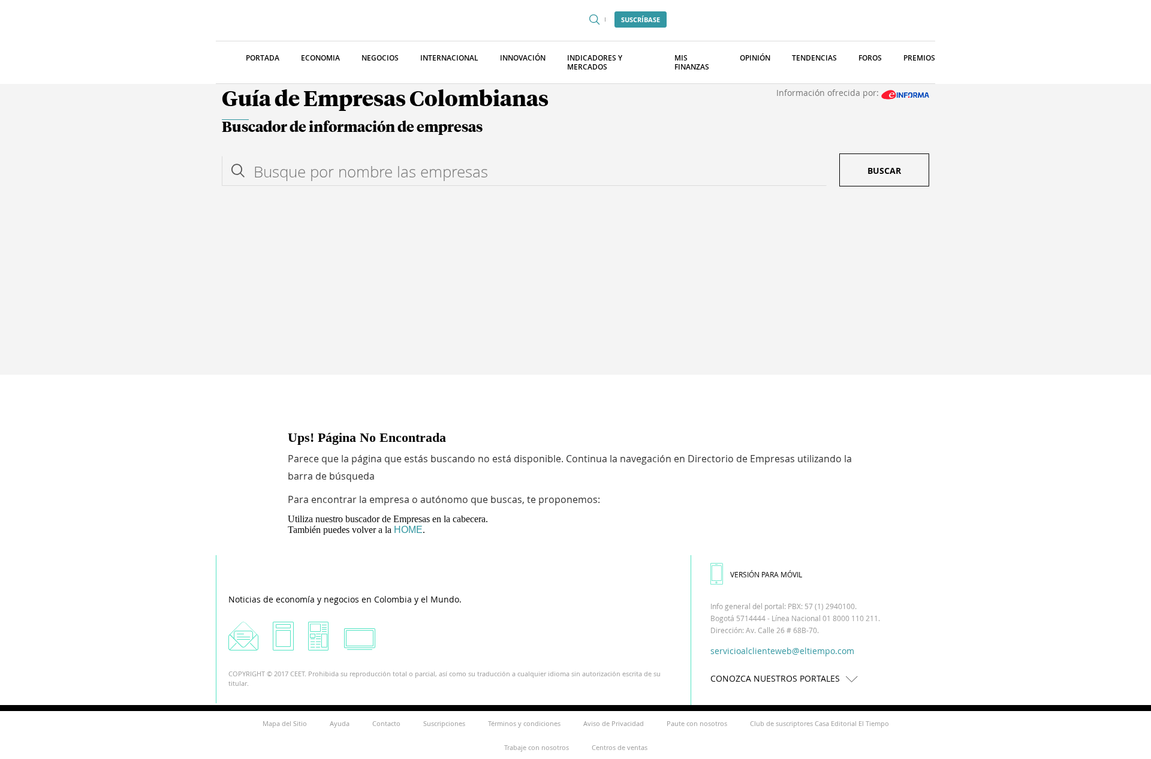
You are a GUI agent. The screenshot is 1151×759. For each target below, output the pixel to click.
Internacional (449, 58)
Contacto (386, 723)
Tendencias (814, 58)
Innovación (523, 58)
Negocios (380, 58)
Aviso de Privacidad (613, 723)
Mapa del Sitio (285, 723)
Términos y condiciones (524, 723)
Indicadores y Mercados (594, 62)
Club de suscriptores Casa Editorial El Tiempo (819, 723)
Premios (919, 58)
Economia (320, 58)
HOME (408, 530)
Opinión (755, 58)
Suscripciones (444, 723)
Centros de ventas (619, 747)
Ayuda (339, 723)
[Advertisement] (575, 285)
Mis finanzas (691, 62)
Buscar (884, 170)
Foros (870, 58)
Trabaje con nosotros (536, 747)
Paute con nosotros (697, 723)
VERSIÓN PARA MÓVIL (766, 574)
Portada (262, 58)
